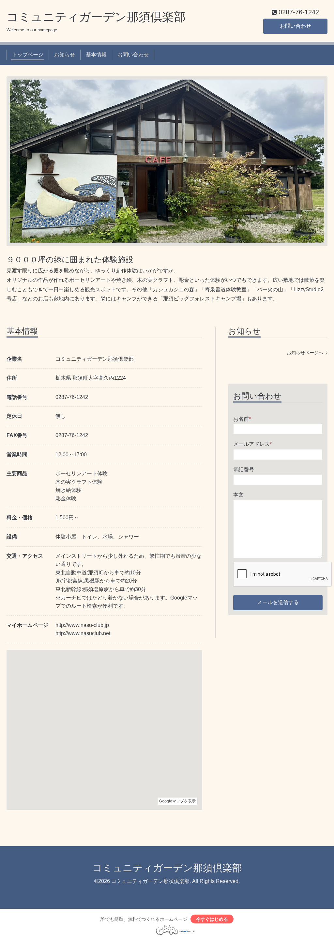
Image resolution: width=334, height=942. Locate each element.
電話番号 (243, 469)
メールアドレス (252, 444)
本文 (238, 494)
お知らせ (64, 54)
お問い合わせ (295, 26)
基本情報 (96, 54)
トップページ (27, 54)
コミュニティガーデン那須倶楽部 (96, 16)
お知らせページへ (306, 352)
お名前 (242, 419)
